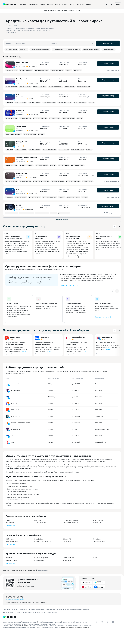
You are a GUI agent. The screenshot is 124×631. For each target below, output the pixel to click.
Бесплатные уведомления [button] (13, 134)
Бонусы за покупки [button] (11, 86)
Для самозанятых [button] (63, 165)
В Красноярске (39, 560)
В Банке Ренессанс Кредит (43, 541)
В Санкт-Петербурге (41, 558)
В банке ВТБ (67, 539)
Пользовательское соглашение (56, 609)
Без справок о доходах (70, 520)
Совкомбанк (107, 337)
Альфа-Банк (15, 337)
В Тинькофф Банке (12, 541)
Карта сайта (18, 612)
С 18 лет (8, 520)
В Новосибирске (68, 558)
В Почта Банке (96, 539)
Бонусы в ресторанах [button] (77, 165)
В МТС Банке (67, 541)
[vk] (102, 622)
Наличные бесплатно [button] (26, 70)
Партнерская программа (27, 609)
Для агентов (40, 609)
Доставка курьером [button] (11, 70)
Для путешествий (40, 522)
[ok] (107, 622)
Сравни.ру (6, 570)
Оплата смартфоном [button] (57, 70)
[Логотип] (9, 617)
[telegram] (97, 622)
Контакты (14, 609)
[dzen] (113, 622)
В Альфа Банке (39, 539)
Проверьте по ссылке (102, 317)
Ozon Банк (45, 337)
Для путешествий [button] (70, 86)
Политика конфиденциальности (78, 609)
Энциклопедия (8, 612)
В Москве (9, 558)
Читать (23, 351)
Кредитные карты (17, 570)
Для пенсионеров (97, 520)
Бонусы (22, 49)
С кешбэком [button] (9, 102)
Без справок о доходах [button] (42, 70)
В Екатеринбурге (11, 560)
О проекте (6, 609)
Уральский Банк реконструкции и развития (78, 337)
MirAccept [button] (68, 70)
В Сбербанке (10, 539)
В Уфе (93, 560)
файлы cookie (24, 625)
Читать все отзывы (9, 359)
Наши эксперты (28, 612)
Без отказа (37, 520)
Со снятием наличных (70, 522)
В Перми (94, 558)
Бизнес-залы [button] (77, 70)
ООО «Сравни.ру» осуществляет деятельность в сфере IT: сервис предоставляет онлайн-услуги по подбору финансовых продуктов (40, 621)
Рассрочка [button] (62, 197)
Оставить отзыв (22, 359)
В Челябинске (67, 560)
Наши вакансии (40, 612)
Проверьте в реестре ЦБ (68, 285)
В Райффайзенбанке (98, 541)
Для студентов (96, 522)
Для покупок (10, 522)
